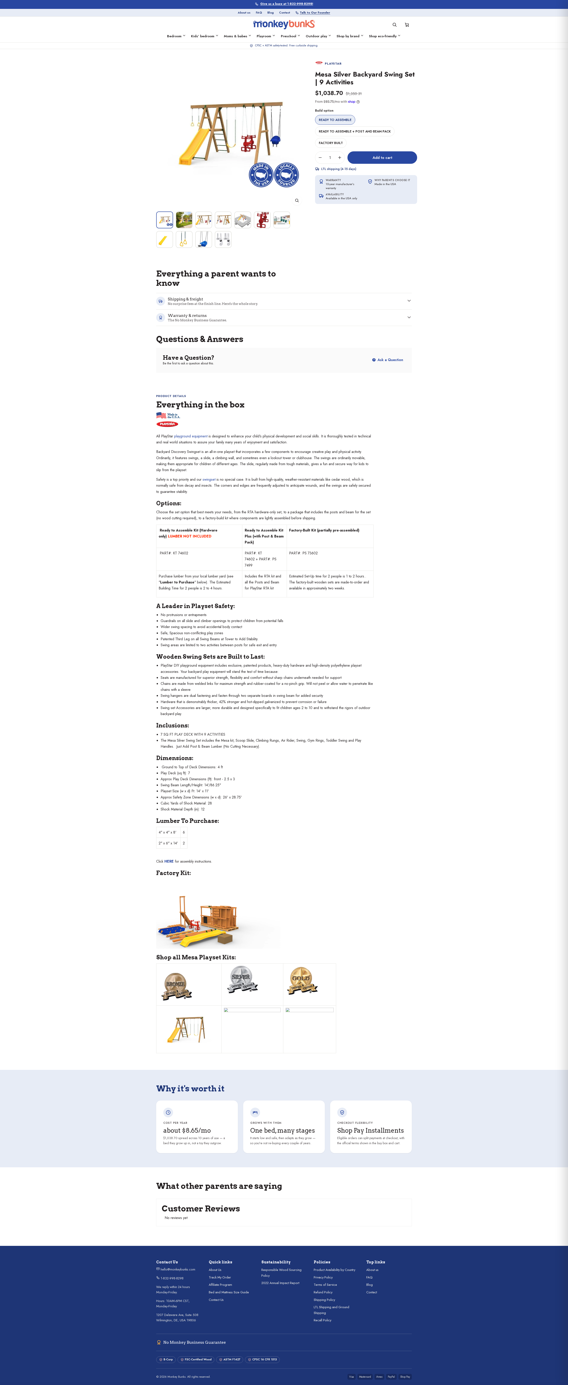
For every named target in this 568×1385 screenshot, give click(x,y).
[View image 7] (281, 219)
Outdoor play (316, 36)
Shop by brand (348, 36)
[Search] (394, 25)
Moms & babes (235, 36)
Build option (324, 110)
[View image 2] (184, 219)
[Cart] (407, 25)
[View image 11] (223, 239)
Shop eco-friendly (382, 36)
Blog (270, 12)
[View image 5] (242, 219)
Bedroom (174, 36)
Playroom (264, 36)
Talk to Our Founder (315, 12)
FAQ (259, 12)
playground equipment (190, 436)
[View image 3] (203, 219)
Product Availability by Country (334, 1269)
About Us (215, 1269)
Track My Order (220, 1277)
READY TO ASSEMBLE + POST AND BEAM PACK (355, 131)
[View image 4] (223, 219)
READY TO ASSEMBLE (335, 120)
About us (244, 12)
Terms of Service (325, 1284)
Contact (284, 12)
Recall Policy (322, 1320)
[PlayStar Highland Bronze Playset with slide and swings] (159, 968)
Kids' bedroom (202, 36)
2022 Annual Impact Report (280, 1282)
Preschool (288, 36)
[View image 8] (164, 239)
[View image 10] (203, 239)
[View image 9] (184, 239)
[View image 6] (262, 219)
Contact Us (216, 1299)
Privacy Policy (323, 1277)
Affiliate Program (220, 1284)
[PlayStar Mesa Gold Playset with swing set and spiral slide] (310, 981)
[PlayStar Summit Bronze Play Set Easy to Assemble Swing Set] (252, 1028)
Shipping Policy (324, 1299)
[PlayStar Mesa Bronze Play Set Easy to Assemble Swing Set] (189, 1029)
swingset (209, 479)
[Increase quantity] (340, 157)
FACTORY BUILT (331, 143)
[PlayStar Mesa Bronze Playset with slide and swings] (189, 987)
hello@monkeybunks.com (177, 1269)
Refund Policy (323, 1292)
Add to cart (382, 157)
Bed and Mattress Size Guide (229, 1292)
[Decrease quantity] (320, 157)
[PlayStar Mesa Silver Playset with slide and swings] (252, 979)
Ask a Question (390, 359)
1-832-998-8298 (171, 1278)
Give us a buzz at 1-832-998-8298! (286, 4)
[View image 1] (164, 219)
